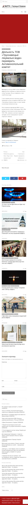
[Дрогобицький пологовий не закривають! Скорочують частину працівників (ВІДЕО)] (14, 214)
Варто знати (4, 228)
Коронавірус (4, 342)
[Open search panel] (22, 11)
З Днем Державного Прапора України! (11, 439)
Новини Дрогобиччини (6, 202)
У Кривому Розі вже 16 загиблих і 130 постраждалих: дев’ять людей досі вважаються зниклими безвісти (14, 457)
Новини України (19, 342)
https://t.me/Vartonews (10, 142)
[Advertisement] (14, 28)
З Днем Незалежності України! (9, 422)
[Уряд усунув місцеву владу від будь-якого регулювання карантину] (14, 325)
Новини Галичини (14, 228)
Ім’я (3, 380)
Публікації (13, 202)
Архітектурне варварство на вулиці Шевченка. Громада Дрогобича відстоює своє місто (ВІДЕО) (13, 261)
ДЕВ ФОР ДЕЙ (15, 498)
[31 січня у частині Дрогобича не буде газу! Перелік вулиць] (14, 188)
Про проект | (17, 500)
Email (15, 380)
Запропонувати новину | (8, 500)
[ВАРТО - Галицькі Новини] (14, 6)
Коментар (4, 362)
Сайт (3, 386)
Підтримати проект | (7, 502)
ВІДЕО (9, 228)
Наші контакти (16, 502)
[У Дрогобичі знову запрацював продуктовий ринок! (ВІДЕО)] (14, 297)
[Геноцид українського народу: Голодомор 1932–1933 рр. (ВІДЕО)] (14, 271)
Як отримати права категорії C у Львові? (12, 406)
